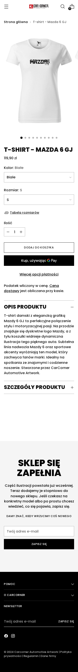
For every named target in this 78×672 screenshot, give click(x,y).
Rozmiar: (13, 190)
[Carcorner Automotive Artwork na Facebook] (6, 637)
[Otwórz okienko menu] (6, 6)
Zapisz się (66, 621)
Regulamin (31, 656)
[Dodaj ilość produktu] (8, 232)
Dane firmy (48, 656)
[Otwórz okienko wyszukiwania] (62, 6)
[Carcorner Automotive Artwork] (39, 6)
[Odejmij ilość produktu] (21, 232)
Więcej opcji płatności (39, 274)
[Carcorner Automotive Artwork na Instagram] (13, 637)
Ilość (8, 222)
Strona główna (16, 22)
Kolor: (13, 167)
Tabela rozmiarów (24, 212)
